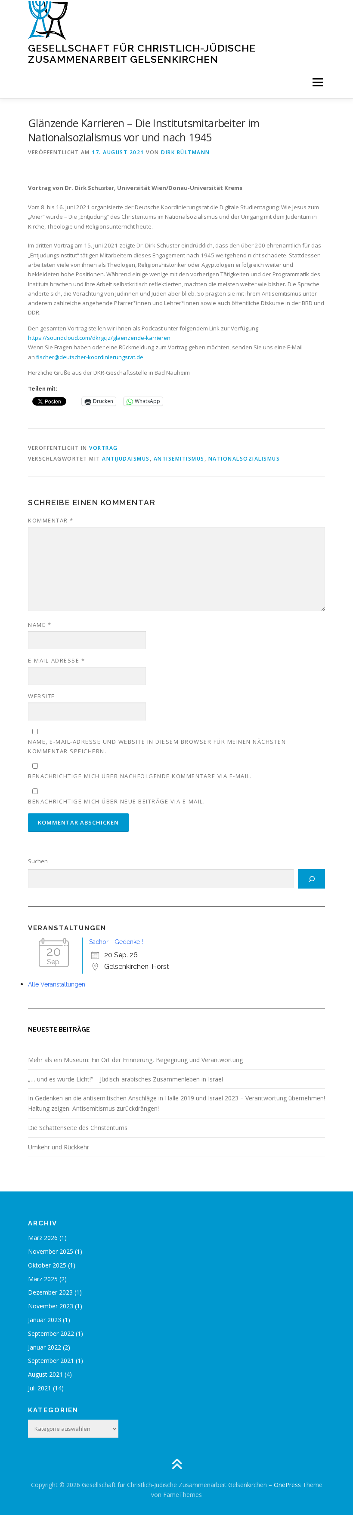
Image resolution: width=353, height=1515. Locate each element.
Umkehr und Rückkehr (58, 1147)
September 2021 (51, 1360)
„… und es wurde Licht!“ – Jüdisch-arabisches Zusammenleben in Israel (125, 1079)
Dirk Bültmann (185, 152)
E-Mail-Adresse (56, 660)
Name (39, 625)
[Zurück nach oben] (176, 1464)
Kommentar (51, 520)
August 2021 (45, 1374)
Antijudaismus (126, 458)
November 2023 (50, 1306)
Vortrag (103, 448)
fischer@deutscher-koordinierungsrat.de (89, 357)
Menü (317, 82)
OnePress (287, 1485)
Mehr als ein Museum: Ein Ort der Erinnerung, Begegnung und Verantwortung (135, 1060)
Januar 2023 (44, 1320)
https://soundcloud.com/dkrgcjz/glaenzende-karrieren (99, 338)
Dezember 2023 (50, 1292)
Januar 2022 (44, 1347)
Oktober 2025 (47, 1265)
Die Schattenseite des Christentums (77, 1128)
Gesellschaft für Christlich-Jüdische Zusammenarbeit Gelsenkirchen (142, 53)
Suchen (38, 861)
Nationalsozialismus (244, 458)
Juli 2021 (39, 1388)
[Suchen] (311, 879)
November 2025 (50, 1251)
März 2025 (43, 1279)
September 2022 (51, 1333)
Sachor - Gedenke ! (116, 941)
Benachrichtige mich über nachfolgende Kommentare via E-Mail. (140, 776)
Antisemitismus (179, 458)
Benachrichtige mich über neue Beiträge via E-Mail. (116, 801)
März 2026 (43, 1238)
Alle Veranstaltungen (56, 984)
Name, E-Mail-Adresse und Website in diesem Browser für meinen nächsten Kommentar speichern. (157, 746)
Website (41, 696)
